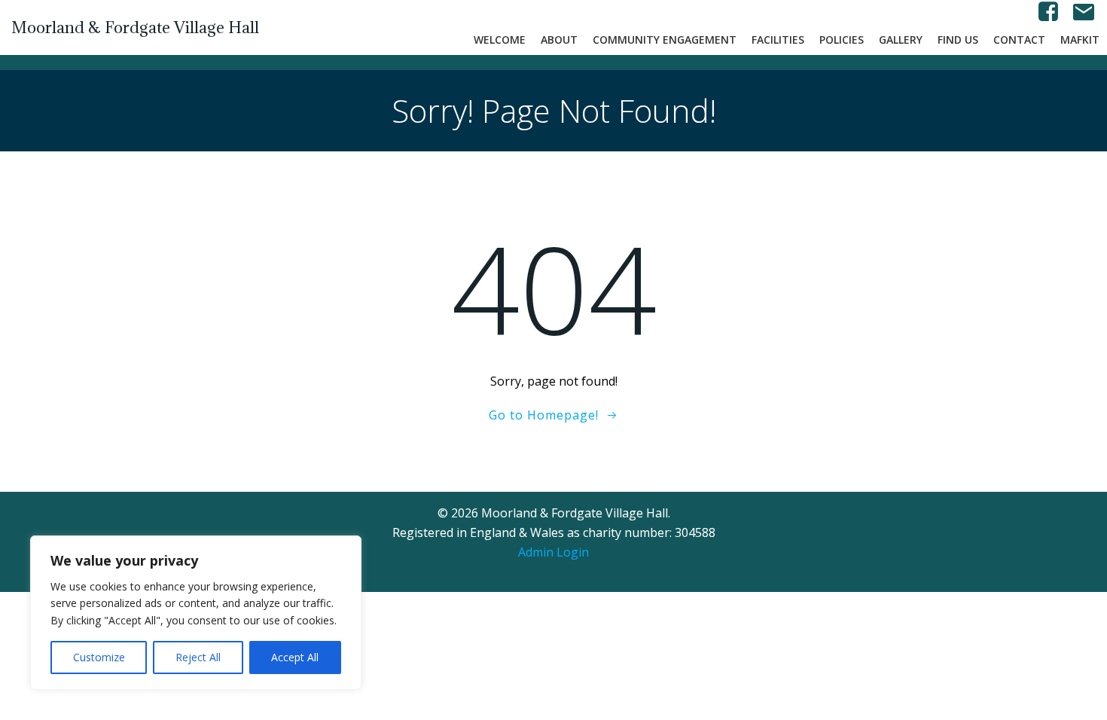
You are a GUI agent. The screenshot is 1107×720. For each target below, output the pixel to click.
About (559, 39)
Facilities (778, 39)
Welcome (500, 39)
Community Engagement (664, 39)
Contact (1019, 39)
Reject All (198, 657)
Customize (99, 657)
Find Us (958, 39)
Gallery (900, 39)
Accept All (295, 657)
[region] (195, 612)
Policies (841, 39)
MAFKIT (1079, 39)
